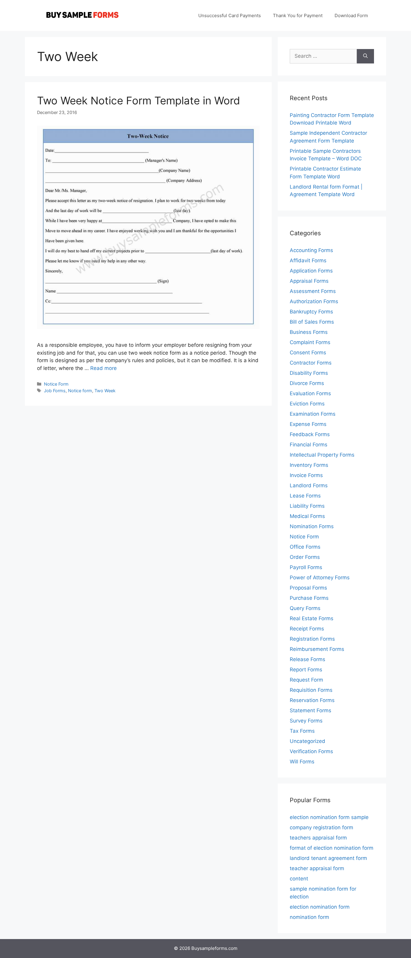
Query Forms (305, 608)
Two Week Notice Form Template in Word (138, 100)
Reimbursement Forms (317, 649)
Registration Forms (312, 639)
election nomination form (320, 907)
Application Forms (311, 271)
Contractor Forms (311, 363)
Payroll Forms (306, 567)
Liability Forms (307, 506)
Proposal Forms (308, 588)
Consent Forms (308, 353)
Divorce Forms (307, 383)
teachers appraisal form (318, 838)
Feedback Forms (310, 434)
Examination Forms (312, 414)
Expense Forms (308, 424)
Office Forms (305, 547)
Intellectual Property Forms (322, 455)
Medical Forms (307, 516)
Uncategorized (307, 741)
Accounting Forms (311, 250)
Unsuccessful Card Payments (229, 15)
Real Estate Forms (311, 618)
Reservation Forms (312, 700)
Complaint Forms (310, 342)
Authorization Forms (314, 301)
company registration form (321, 827)
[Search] (365, 56)
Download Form (351, 15)
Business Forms (309, 332)
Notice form (80, 390)
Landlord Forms (309, 485)
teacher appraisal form (317, 868)
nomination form (309, 917)
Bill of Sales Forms (312, 322)
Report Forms (306, 670)
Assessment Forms (313, 291)
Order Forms (305, 557)
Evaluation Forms (310, 393)
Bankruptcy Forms (311, 312)
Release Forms (307, 659)
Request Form (306, 680)
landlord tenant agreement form (328, 858)
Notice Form (56, 384)
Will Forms (302, 762)
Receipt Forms (307, 629)
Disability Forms (309, 373)
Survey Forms (306, 721)
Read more (103, 368)
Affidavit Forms (308, 260)
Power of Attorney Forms (320, 577)
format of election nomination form (331, 848)
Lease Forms (305, 496)
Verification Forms (311, 751)
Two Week (105, 390)
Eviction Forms (307, 404)
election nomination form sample (329, 817)
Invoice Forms (306, 475)
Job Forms (55, 390)
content (299, 879)
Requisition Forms (311, 690)
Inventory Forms (309, 465)
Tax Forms (302, 731)
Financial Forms (308, 445)
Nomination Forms (312, 526)
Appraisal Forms (309, 281)
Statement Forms (310, 710)
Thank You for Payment (298, 15)
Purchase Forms (309, 598)
